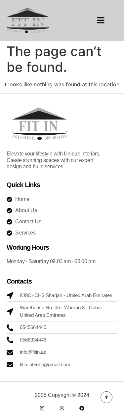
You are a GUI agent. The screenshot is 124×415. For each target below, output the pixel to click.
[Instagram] (42, 408)
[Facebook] (81, 408)
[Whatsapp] (62, 408)
